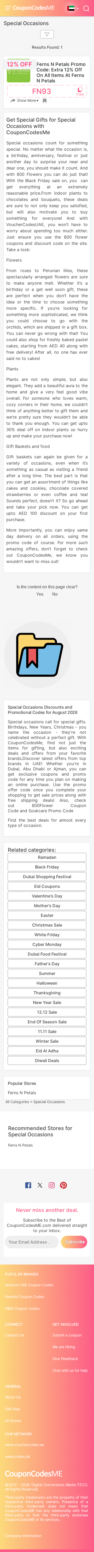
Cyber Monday (47, 944)
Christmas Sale (47, 925)
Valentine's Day (47, 896)
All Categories (17, 1101)
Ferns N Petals (22, 1092)
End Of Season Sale (47, 1021)
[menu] (9, 8)
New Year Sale (47, 1002)
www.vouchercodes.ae (24, 1444)
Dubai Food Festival (47, 954)
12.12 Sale (47, 1012)
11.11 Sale (47, 1031)
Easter (47, 915)
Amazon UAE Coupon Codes (29, 1285)
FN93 (41, 91)
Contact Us (14, 1335)
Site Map (12, 1409)
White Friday (47, 934)
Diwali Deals (47, 1060)
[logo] (34, 8)
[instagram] (52, 1185)
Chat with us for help (70, 1370)
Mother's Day (47, 905)
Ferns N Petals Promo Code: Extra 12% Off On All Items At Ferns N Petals (61, 72)
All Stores (13, 1420)
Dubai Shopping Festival (47, 876)
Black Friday (47, 867)
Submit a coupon (66, 1335)
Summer (47, 973)
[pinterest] (63, 1185)
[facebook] (28, 1185)
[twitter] (40, 1185)
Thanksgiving (47, 992)
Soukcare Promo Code (50, 810)
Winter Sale (47, 1041)
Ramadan (47, 857)
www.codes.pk (17, 1456)
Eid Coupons (47, 886)
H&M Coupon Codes (22, 1308)
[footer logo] (47, 1474)
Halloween (47, 983)
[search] (86, 8)
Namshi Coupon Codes (24, 1296)
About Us (13, 1397)
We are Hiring (63, 1347)
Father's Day (47, 963)
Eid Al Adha (47, 1050)
